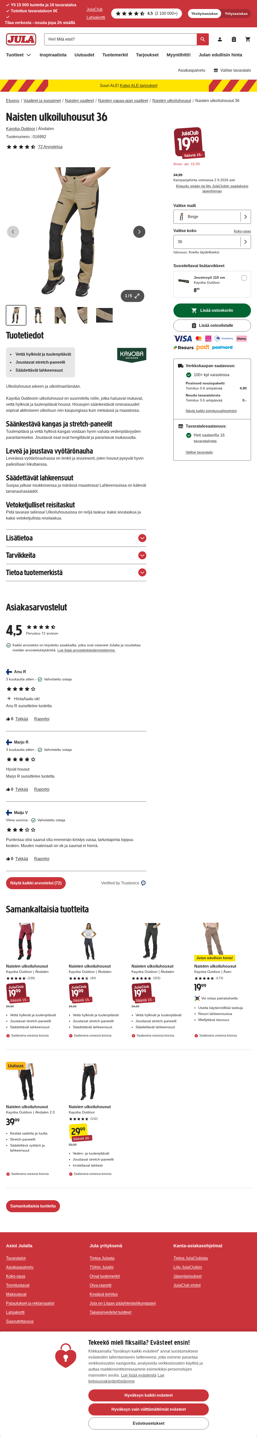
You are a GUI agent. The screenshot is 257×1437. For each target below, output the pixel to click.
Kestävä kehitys (104, 1294)
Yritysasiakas (236, 14)
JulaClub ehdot (187, 1285)
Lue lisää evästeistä (138, 1375)
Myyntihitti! (179, 54)
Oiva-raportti (100, 1285)
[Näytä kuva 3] (60, 315)
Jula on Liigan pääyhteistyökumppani (123, 1303)
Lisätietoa (19, 538)
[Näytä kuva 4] (82, 315)
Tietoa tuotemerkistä (34, 572)
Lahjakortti (96, 17)
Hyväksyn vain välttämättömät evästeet (148, 1409)
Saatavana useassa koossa (30, 1035)
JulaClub (95, 9)
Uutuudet (84, 54)
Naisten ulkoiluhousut (171, 100)
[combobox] (126, 39)
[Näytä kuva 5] (104, 315)
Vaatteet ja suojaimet (42, 100)
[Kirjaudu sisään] (220, 39)
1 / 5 (128, 296)
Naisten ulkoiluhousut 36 (217, 100)
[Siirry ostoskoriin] (248, 39)
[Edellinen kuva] (13, 232)
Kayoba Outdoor (20, 129)
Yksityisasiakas (204, 14)
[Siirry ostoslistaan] (234, 39)
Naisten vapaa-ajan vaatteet (123, 100)
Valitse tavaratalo (235, 70)
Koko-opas (242, 231)
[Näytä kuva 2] (38, 315)
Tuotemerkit (115, 54)
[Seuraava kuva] (139, 232)
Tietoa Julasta (102, 1258)
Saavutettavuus (20, 1321)
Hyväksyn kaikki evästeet (148, 1395)
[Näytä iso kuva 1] (76, 232)
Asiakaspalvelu (191, 70)
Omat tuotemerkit (105, 1276)
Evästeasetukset (148, 1423)
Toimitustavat (17, 1285)
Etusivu (12, 100)
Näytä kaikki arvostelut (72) (35, 883)
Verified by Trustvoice (120, 883)
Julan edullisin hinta (220, 54)
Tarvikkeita (20, 555)
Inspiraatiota (53, 54)
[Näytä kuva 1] (16, 315)
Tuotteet (15, 54)
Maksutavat (16, 1294)
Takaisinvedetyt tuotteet (110, 1312)
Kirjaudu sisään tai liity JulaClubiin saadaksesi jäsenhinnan (212, 188)
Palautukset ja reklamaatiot (30, 1303)
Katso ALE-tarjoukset (138, 85)
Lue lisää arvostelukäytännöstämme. (86, 650)
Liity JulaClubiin (187, 1267)
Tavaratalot (16, 1258)
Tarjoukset (147, 54)
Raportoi (41, 719)
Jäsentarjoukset (187, 1276)
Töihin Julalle (102, 1267)
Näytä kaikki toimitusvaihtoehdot (211, 411)
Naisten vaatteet (79, 100)
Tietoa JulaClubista (190, 1258)
